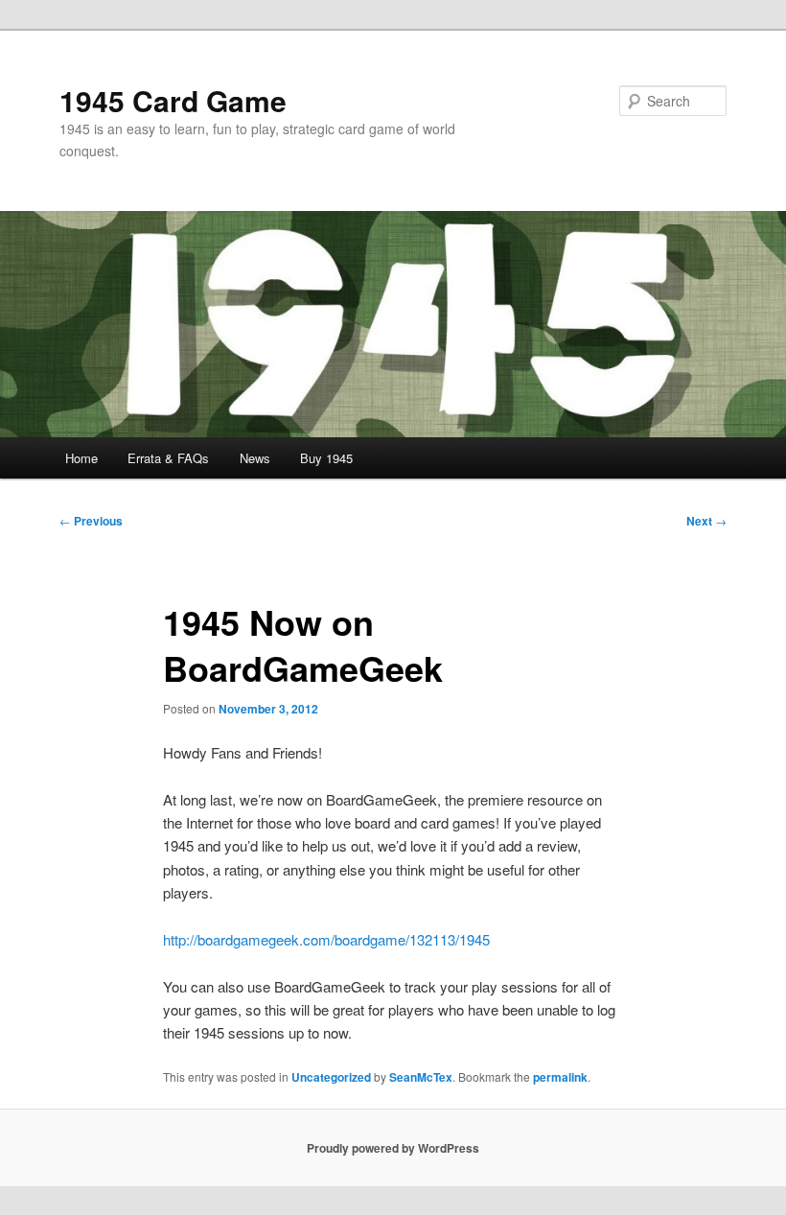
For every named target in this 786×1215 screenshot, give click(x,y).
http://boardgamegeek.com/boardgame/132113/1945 (326, 939)
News (255, 458)
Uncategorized (331, 1077)
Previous (91, 520)
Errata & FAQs (168, 458)
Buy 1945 (326, 458)
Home (81, 458)
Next (706, 520)
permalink (560, 1077)
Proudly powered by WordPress (393, 1148)
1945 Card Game (173, 100)
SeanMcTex (420, 1077)
